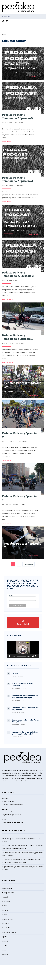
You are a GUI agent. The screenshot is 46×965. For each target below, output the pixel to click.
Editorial (5, 910)
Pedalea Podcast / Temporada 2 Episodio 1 (17, 337)
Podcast (23, 73)
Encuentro (5, 923)
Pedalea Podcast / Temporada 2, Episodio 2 (18, 274)
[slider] (21, 656)
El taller (4, 915)
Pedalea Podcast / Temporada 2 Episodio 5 (17, 116)
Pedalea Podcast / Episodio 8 (19, 497)
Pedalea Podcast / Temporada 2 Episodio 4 (17, 179)
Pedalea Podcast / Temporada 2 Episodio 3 (20, 224)
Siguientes (28, 564)
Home (4, 34)
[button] (23, 649)
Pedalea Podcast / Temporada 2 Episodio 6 (20, 66)
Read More (35, 77)
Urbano (4, 945)
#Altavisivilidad (7, 888)
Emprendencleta (7, 919)
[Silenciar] (33, 656)
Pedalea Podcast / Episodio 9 (19, 434)
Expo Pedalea (7, 928)
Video (4, 950)
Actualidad (5, 897)
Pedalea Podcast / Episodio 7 (22, 545)
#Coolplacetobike (8, 893)
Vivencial (5, 954)
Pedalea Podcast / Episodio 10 (22, 385)
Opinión (4, 937)
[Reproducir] (10, 656)
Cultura (4, 906)
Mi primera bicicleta (9, 932)
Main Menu (7, 16)
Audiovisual (6, 901)
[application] (23, 649)
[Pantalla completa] (36, 656)
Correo (11, 595)
